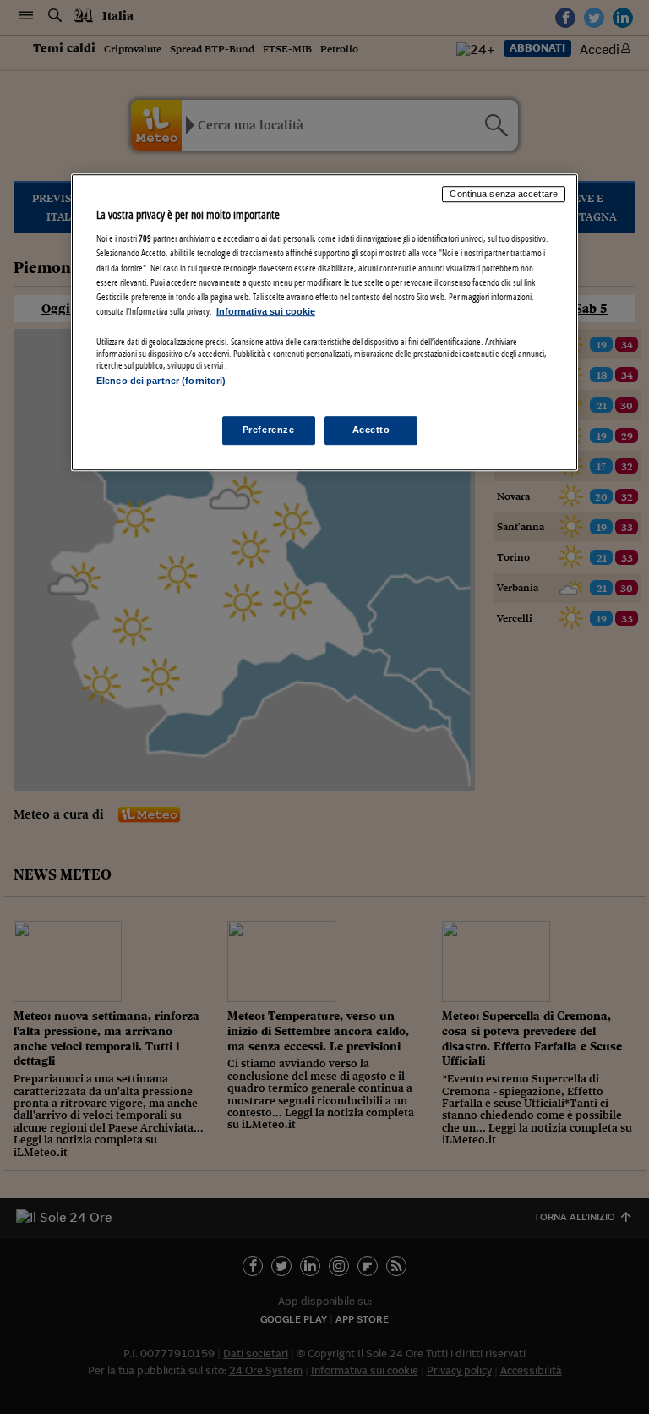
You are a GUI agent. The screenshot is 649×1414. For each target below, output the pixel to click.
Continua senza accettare (504, 194)
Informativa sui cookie (265, 311)
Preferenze (269, 430)
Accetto (371, 430)
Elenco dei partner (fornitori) (161, 380)
